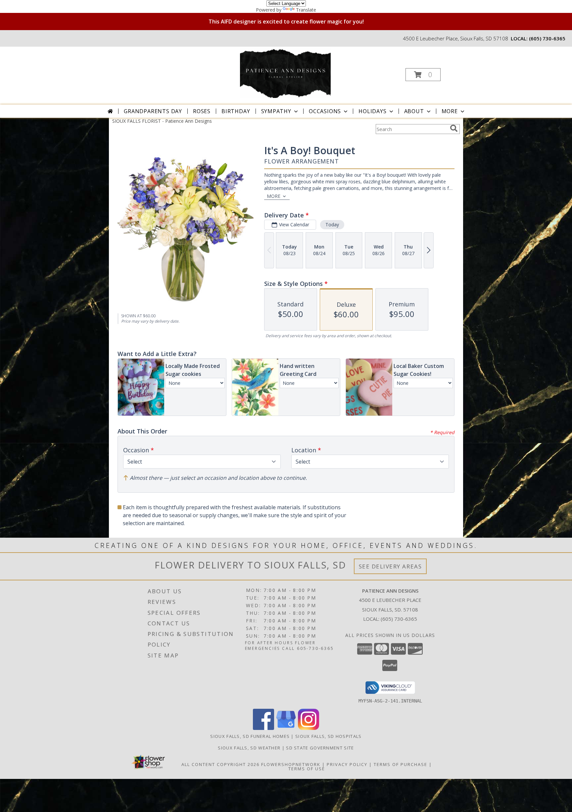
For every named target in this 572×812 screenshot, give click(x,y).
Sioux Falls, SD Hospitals (328, 736)
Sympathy (276, 111)
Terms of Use (306, 769)
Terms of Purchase (400, 764)
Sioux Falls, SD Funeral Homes (250, 736)
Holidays (372, 111)
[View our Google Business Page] (286, 728)
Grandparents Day (153, 111)
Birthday (235, 111)
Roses (202, 111)
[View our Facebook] (263, 728)
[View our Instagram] (308, 728)
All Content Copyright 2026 (220, 764)
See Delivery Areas (390, 566)
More (450, 111)
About (414, 111)
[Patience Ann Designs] (285, 72)
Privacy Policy (347, 764)
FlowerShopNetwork (290, 764)
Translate (306, 10)
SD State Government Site (320, 748)
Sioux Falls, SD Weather (249, 748)
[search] (453, 128)
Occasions (325, 111)
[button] (423, 74)
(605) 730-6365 (547, 38)
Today (332, 224)
